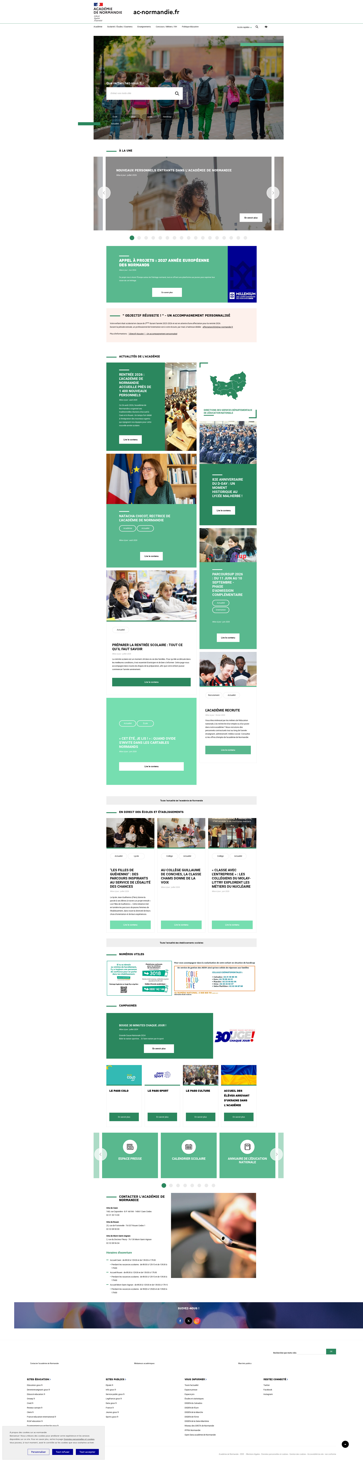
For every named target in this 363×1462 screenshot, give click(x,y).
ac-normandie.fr (156, 12)
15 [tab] (231, 238)
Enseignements (144, 27)
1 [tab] (132, 237)
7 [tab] (174, 238)
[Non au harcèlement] (139, 995)
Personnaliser (38, 1452)
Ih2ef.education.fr (35, 1421)
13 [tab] (217, 238)
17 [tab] (245, 238)
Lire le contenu (131, 439)
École (115, 116)
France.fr (110, 1407)
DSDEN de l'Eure (192, 1407)
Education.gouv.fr (35, 1385)
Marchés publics (245, 1363)
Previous (104, 192)
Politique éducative (190, 27)
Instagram (268, 1394)
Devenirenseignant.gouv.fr (38, 1389)
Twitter (266, 1385)
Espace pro (189, 1394)
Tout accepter (87, 1452)
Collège (132, 116)
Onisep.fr (31, 1398)
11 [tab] (203, 238)
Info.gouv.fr (111, 1389)
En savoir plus (167, 292)
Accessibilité (266, 26)
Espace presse (191, 1389)
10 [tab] (196, 238)
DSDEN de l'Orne (192, 1416)
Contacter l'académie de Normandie (44, 1363)
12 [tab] (210, 238)
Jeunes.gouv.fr (112, 1412)
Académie (98, 27)
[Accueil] (108, 12)
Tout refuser (62, 1452)
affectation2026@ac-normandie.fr (218, 327)
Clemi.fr (30, 1412)
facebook (180, 1320)
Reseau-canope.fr (35, 1407)
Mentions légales (253, 1454)
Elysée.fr (109, 1385)
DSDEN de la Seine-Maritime (197, 1421)
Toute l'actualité (191, 1385)
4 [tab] (153, 238)
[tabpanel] (189, 193)
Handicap (167, 116)
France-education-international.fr (41, 1416)
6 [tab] (167, 238)
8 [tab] (181, 238)
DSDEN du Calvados (193, 1403)
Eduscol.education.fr (36, 1394)
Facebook (267, 1389)
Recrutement (214, 695)
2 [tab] (139, 238)
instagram (197, 1320)
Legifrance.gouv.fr (114, 1398)
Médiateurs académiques (144, 1363)
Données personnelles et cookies (79, 1439)
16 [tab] (238, 238)
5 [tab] (160, 238)
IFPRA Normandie (192, 1430)
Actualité (115, 123)
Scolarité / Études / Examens (119, 27)
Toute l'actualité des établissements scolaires (181, 942)
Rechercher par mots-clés (284, 1352)
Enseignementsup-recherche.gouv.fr (43, 1425)
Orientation (221, 609)
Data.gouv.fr (111, 1403)
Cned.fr (30, 1403)
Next (273, 192)
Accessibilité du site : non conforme (321, 1454)
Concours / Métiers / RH (166, 27)
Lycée (149, 116)
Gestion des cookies (298, 1454)
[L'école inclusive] (214, 995)
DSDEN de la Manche (194, 1412)
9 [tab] (188, 238)
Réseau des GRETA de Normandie (199, 1425)
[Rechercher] (256, 27)
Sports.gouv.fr (112, 1416)
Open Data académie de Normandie (200, 1434)
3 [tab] (146, 238)
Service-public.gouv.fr (115, 1394)
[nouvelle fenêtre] (189, 1155)
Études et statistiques (194, 1398)
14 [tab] (224, 238)
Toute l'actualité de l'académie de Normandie (181, 800)
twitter (188, 1320)
